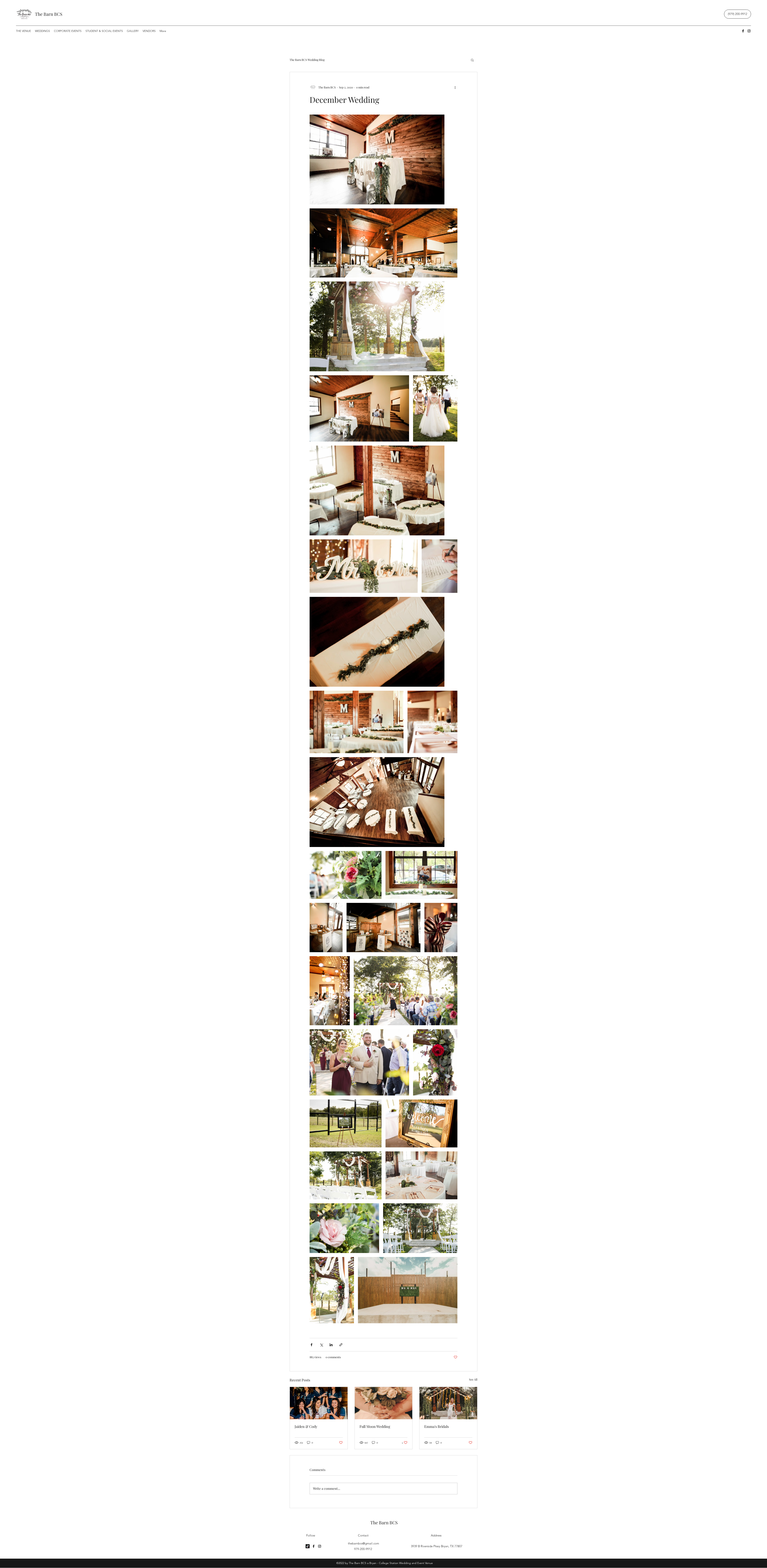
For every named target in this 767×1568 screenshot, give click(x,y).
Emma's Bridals (436, 1426)
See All (473, 1379)
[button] (472, 59)
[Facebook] (743, 31)
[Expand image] (377, 159)
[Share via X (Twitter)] (321, 1345)
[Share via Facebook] (311, 1345)
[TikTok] (308, 1546)
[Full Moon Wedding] (383, 1403)
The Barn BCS (48, 14)
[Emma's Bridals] (448, 1403)
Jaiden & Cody (306, 1426)
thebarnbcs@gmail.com (363, 1543)
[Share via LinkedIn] (331, 1345)
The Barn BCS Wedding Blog (307, 60)
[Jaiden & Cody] (319, 1403)
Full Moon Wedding (375, 1426)
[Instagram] (749, 31)
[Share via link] (341, 1345)
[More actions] (455, 87)
